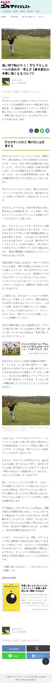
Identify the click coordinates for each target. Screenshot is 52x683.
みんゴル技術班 (19, 83)
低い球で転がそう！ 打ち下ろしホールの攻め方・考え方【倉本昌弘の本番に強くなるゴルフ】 (25, 69)
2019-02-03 (17, 80)
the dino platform (29, 680)
